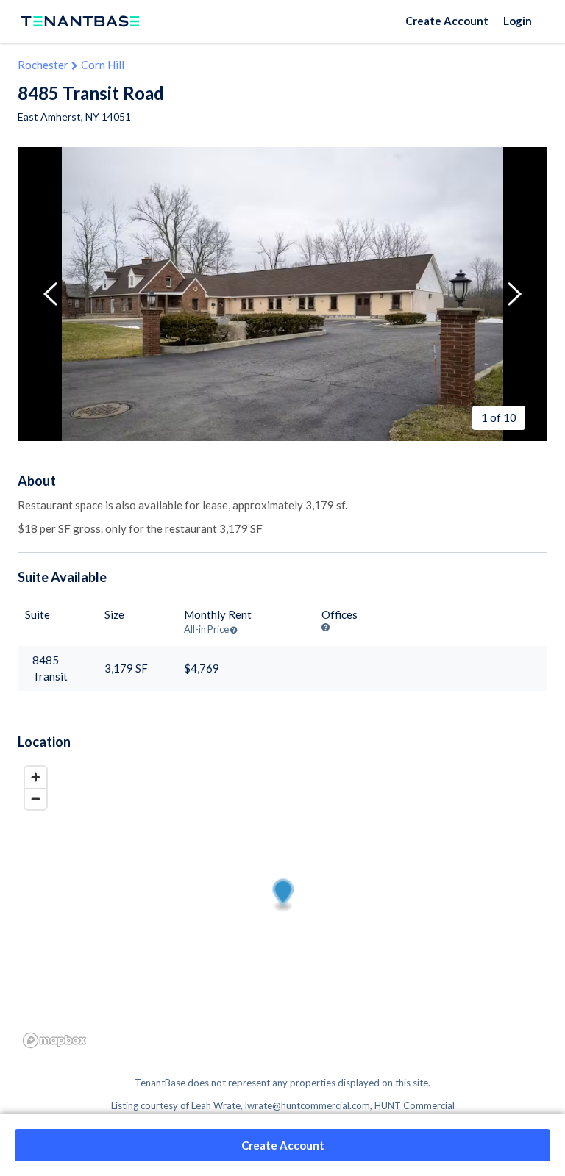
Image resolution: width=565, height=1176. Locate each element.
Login (517, 20)
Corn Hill (102, 64)
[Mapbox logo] (54, 1040)
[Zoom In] (35, 777)
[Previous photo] (50, 294)
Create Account (446, 20)
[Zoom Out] (35, 798)
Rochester (43, 64)
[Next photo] (514, 294)
